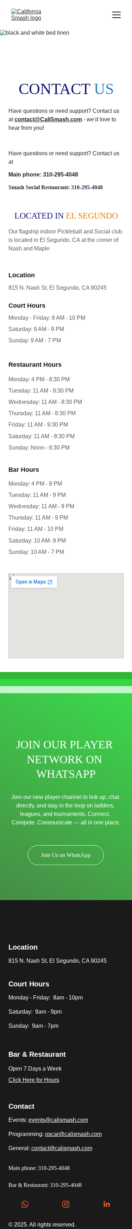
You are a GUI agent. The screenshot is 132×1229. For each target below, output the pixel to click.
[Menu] (116, 15)
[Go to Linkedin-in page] (106, 1204)
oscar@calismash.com (73, 1134)
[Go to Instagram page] (69, 1204)
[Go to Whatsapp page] (28, 1204)
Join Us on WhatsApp (65, 855)
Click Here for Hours (33, 1080)
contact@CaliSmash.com (48, 119)
